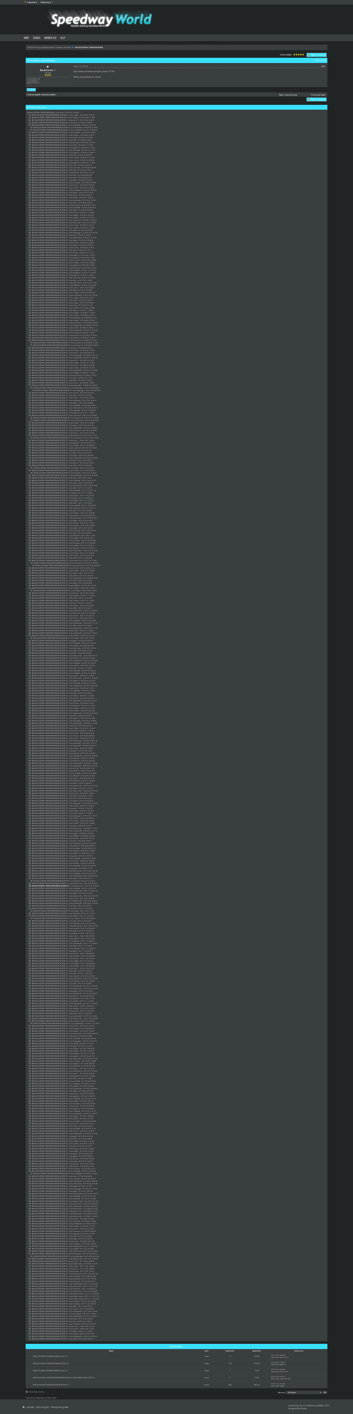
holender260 (77, 325)
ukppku (76, 115)
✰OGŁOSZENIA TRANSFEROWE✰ (40, 112)
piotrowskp (77, 190)
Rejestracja (46, 2)
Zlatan (75, 1309)
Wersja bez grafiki (59, 1407)
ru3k (75, 165)
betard (75, 193)
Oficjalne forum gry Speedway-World (40, 47)
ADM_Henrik (77, 323)
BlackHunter (46, 70)
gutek (75, 483)
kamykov (76, 508)
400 (229, 1384)
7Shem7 (76, 818)
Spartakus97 (77, 518)
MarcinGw (77, 223)
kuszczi (75, 605)
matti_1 (76, 185)
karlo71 (76, 120)
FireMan (76, 228)
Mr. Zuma (77, 260)
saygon (75, 833)
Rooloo (303, 1408)
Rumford (76, 142)
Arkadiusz (76, 1061)
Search (36, 37)
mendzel (76, 333)
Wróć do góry (42, 1407)
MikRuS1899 (77, 295)
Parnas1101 (284, 1372)
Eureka (75, 631)
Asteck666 (76, 125)
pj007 (75, 210)
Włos (74, 140)
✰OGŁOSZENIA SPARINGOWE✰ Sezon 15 (50, 1356)
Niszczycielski (77, 1194)
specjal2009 (77, 701)
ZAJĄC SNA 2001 (285, 1379)
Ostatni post (275, 1357)
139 (229, 1363)
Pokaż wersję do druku (36, 1392)
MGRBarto (77, 273)
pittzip (75, 731)
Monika (76, 172)
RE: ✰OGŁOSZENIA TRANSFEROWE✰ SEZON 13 (48, 115)
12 (230, 1356)
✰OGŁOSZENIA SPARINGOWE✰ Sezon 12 (50, 1370)
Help (63, 37)
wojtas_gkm (77, 233)
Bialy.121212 (77, 1204)
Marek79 (76, 535)
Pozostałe (58, 47)
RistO (75, 503)
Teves (61, 112)
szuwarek (76, 1179)
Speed (75, 230)
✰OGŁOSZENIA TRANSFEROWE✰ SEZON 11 (51, 1384)
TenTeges (76, 373)
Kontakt (30, 1407)
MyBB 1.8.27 (324, 1405)
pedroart (76, 515)
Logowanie (32, 2)
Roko (75, 180)
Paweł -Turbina (78, 1201)
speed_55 (76, 1234)
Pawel (75, 788)
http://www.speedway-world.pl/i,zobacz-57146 (93, 71)
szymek (75, 1011)
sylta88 (75, 500)
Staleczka (76, 706)
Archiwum (67, 47)
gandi (75, 493)
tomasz (75, 806)
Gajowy (75, 1334)
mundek (76, 157)
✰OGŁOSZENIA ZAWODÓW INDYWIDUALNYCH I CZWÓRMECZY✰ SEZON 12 (64, 1377)
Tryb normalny (320, 60)
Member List (50, 37)
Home (26, 37)
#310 (323, 66)
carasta (75, 748)
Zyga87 (75, 215)
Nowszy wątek (48, 94)
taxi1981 (76, 570)
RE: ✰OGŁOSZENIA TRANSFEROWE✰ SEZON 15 (48, 117)
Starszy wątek (34, 94)
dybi (74, 170)
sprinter (76, 1271)
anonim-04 (77, 220)
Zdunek (76, 495)
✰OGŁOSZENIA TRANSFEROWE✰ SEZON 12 (51, 1363)
